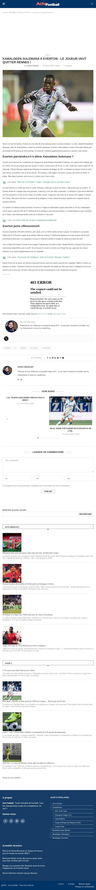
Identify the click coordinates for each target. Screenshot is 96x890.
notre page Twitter (59, 314)
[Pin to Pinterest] (52, 358)
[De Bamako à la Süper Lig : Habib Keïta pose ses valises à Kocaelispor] (12, 604)
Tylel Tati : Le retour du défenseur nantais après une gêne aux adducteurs (28, 763)
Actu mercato (57, 803)
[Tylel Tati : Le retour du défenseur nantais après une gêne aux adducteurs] (12, 752)
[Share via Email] (63, 358)
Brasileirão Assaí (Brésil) (61, 830)
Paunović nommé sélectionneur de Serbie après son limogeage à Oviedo (28, 584)
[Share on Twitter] (50, 358)
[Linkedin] (23, 821)
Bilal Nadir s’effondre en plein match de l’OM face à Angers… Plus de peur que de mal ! (34, 701)
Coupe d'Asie (59, 826)
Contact (61, 884)
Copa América (60, 819)
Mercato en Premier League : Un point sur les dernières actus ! (44, 182)
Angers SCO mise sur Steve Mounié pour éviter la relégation (24, 646)
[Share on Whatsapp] (60, 358)
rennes (23, 348)
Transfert (46, 348)
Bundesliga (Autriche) (60, 838)
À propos (71, 884)
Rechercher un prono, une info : (15, 510)
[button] (7, 419)
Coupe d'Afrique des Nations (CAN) (68, 823)
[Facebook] (5, 821)
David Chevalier (33, 66)
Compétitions (57, 807)
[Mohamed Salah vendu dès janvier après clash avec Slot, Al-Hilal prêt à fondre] (12, 542)
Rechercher (85, 514)
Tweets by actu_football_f (12, 778)
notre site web (42, 314)
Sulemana (34, 348)
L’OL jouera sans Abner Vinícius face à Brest (18, 670)
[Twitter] (6, 338)
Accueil (5, 12)
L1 (15, 348)
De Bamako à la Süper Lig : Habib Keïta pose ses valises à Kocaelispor (28, 615)
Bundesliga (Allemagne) (61, 834)
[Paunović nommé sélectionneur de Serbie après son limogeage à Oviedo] (12, 573)
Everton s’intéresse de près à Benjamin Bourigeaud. (35, 220)
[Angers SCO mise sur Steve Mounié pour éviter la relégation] (12, 635)
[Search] (92, 4)
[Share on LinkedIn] (55, 358)
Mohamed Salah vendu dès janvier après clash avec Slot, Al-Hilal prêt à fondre (30, 553)
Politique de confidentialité (84, 887)
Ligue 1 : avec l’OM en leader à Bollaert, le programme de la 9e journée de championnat (34, 732)
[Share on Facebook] (47, 358)
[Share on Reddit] (58, 358)
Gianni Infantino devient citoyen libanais (19, 873)
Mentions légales (84, 884)
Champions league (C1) (63, 815)
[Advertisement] (48, 33)
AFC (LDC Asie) (61, 811)
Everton (7, 348)
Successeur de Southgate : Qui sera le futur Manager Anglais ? (44, 257)
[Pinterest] (17, 821)
